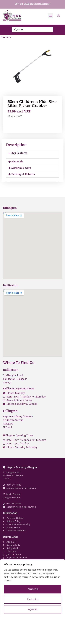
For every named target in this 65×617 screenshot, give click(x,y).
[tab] (32, 153)
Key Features (19, 153)
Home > (6, 37)
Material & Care (21, 168)
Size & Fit (17, 161)
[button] (50, 15)
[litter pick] (32, 66)
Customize (32, 599)
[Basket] (58, 15)
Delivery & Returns (23, 174)
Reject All (32, 609)
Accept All (33, 589)
